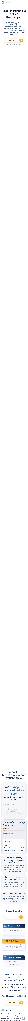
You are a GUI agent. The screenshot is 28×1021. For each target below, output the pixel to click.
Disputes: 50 (6, 828)
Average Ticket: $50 (8, 833)
